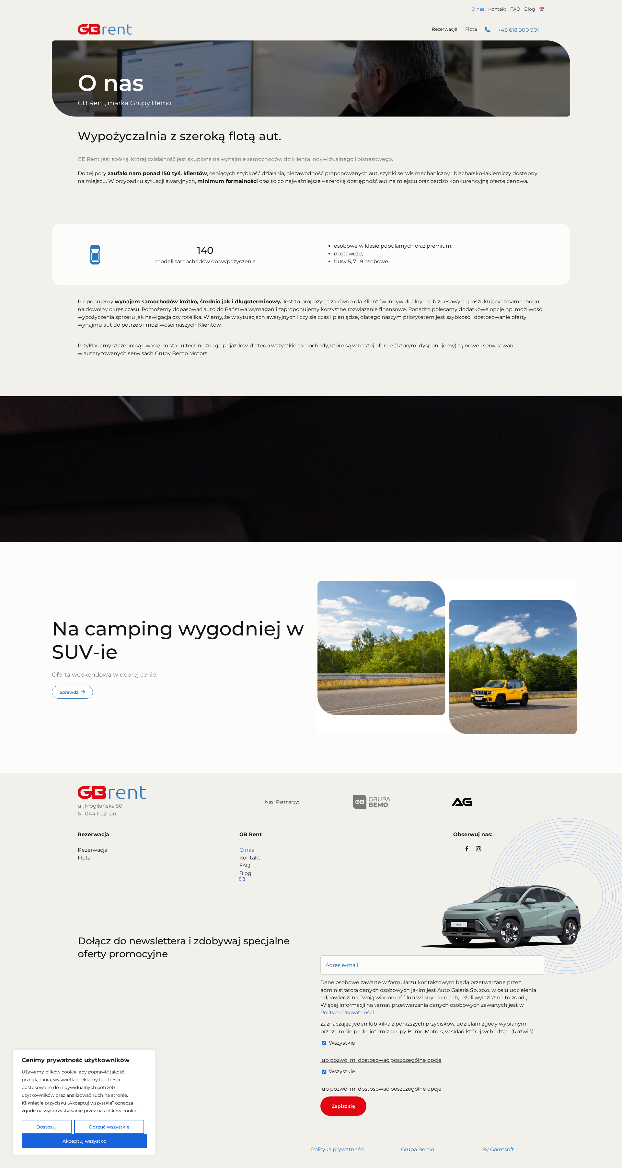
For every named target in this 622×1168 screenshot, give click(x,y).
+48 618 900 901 (518, 30)
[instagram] (478, 848)
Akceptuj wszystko (84, 1141)
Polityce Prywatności (347, 1012)
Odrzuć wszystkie (109, 1127)
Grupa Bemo (417, 1149)
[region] (84, 1102)
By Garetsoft (498, 1149)
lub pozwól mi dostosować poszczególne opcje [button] (381, 1060)
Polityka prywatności (337, 1149)
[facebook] (466, 848)
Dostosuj (46, 1127)
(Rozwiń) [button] (522, 1031)
